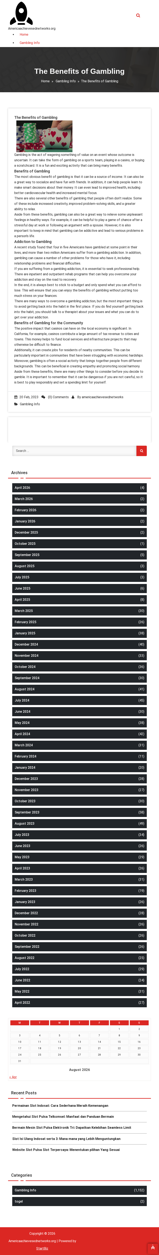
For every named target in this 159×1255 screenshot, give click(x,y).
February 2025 (25, 622)
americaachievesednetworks (102, 397)
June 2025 (22, 588)
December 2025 (26, 532)
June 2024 (22, 712)
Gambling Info (66, 81)
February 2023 (25, 891)
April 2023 (22, 868)
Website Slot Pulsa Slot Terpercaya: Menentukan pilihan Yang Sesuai (66, 1150)
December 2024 (26, 644)
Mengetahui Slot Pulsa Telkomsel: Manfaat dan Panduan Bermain (63, 1117)
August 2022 (24, 958)
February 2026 (25, 510)
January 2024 (25, 768)
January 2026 (25, 521)
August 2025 (24, 566)
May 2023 (22, 857)
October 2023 (25, 801)
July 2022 (22, 969)
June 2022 (22, 980)
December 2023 (26, 779)
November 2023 (26, 790)
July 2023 (22, 835)
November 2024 (26, 656)
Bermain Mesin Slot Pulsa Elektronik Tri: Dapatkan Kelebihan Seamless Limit (71, 1128)
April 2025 (22, 600)
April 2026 (22, 488)
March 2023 (24, 879)
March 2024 (24, 745)
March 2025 (24, 611)
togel (19, 1201)
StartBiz (42, 1248)
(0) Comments (58, 397)
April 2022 (22, 1003)
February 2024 (25, 756)
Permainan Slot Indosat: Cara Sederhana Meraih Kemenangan (60, 1106)
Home (45, 81)
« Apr (13, 1077)
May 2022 (22, 991)
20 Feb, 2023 (29, 397)
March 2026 (24, 499)
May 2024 (22, 723)
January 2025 (25, 633)
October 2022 (25, 935)
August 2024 (24, 689)
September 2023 (27, 812)
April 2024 (22, 734)
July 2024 (22, 700)
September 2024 (27, 678)
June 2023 (22, 846)
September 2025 (27, 555)
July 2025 (22, 577)
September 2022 (27, 947)
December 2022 (26, 913)
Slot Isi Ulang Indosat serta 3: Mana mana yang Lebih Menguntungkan (66, 1139)
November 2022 (26, 924)
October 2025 (25, 544)
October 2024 (25, 667)
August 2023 (24, 823)
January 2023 (25, 902)
